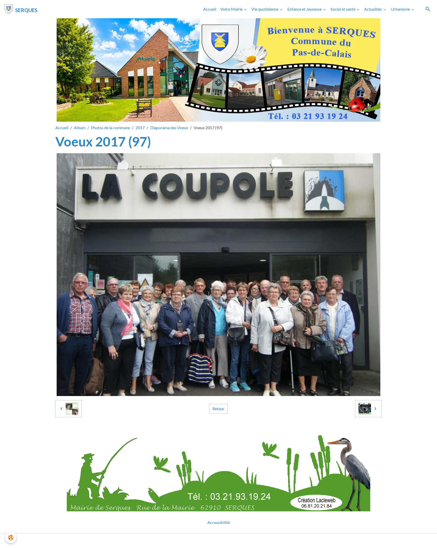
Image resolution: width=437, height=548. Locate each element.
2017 (140, 127)
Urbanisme (401, 9)
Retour (218, 408)
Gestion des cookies (236, 540)
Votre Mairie (231, 9)
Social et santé (343, 9)
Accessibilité (218, 522)
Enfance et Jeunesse (304, 9)
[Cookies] (10, 537)
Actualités (373, 9)
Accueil (209, 9)
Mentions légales (198, 540)
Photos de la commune (110, 127)
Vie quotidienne (265, 9)
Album (79, 127)
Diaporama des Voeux (169, 127)
